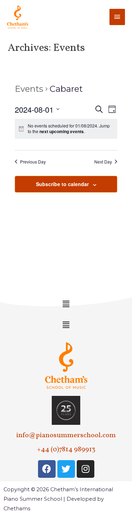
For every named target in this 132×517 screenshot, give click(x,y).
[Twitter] (66, 469)
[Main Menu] (117, 17)
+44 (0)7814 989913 (66, 449)
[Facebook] (47, 469)
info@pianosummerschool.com (66, 435)
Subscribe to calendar (62, 184)
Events (29, 89)
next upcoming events (61, 131)
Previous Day (33, 162)
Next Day (103, 162)
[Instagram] (85, 469)
